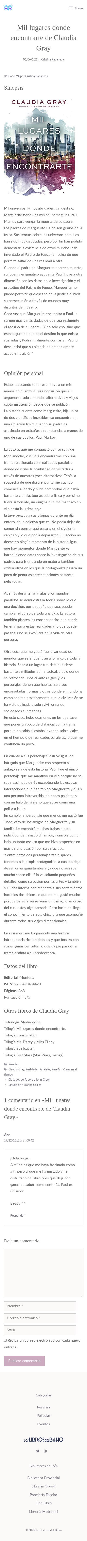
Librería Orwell (43, 1486)
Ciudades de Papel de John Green (29, 1079)
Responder (17, 1215)
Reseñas (13, 1064)
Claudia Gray (16, 1069)
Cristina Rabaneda (52, 59)
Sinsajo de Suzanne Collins (24, 1085)
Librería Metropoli (43, 1512)
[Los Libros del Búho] (8, 8)
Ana (7, 1135)
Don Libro (44, 1503)
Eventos (43, 1424)
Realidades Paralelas (37, 1069)
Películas (44, 1416)
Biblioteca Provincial (43, 1478)
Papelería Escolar (43, 1495)
